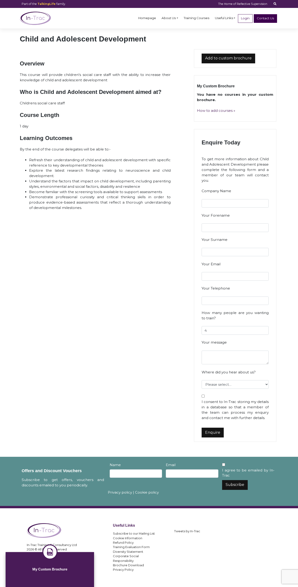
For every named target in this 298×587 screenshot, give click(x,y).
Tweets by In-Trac (187, 531)
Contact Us (265, 18)
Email (171, 465)
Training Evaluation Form (131, 547)
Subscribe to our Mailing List (134, 533)
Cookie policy (147, 492)
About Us (169, 18)
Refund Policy (123, 542)
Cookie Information (127, 538)
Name (115, 465)
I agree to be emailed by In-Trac (248, 473)
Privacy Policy (123, 569)
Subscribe (235, 484)
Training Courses (196, 18)
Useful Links (224, 18)
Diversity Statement (128, 551)
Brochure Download (128, 565)
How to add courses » (216, 110)
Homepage (147, 18)
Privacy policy (120, 492)
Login (245, 18)
